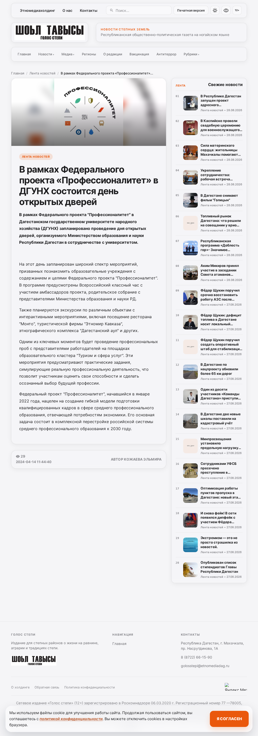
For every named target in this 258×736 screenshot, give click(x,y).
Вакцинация (139, 54)
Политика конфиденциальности (89, 687)
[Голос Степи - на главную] (49, 32)
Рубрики (191, 54)
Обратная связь (47, 687)
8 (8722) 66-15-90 (196, 657)
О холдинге (20, 687)
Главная (24, 54)
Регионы (89, 54)
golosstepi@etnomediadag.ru (205, 666)
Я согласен (229, 718)
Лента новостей (42, 73)
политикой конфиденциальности (71, 718)
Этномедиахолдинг (37, 10)
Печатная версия (191, 10)
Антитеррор (166, 54)
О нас (67, 10)
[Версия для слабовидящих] (226, 10)
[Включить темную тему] (214, 10)
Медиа (67, 54)
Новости (46, 54)
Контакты (88, 10)
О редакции (112, 54)
